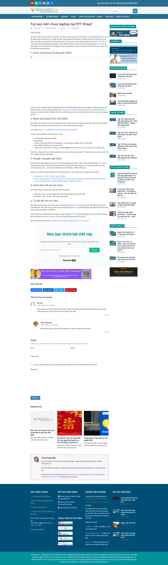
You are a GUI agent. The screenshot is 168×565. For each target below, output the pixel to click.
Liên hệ (63, 28)
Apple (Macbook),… (99, 110)
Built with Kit (69, 260)
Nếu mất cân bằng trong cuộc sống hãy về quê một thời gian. (43, 432)
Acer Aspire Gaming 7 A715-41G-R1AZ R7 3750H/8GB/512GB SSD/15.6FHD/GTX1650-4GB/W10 (70, 179)
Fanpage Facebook (37, 529)
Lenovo (85, 110)
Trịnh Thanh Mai (51, 28)
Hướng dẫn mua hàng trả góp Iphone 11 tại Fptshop (70, 221)
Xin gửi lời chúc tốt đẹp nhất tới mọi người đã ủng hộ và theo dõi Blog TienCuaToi (68, 440)
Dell (63, 110)
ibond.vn (88, 542)
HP (66, 110)
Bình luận (34, 369)
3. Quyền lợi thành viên (39, 507)
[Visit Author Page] (36, 460)
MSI (90, 110)
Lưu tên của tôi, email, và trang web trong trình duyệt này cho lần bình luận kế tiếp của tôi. (65, 365)
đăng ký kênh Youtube (90, 474)
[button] (36, 290)
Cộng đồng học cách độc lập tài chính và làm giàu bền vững (60, 555)
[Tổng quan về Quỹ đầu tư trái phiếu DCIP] (96, 423)
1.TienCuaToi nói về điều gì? (41, 496)
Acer (74, 110)
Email (73, 348)
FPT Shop (99, 41)
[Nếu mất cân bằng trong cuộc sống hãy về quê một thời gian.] (43, 419)
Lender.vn (88, 526)
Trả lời (107, 315)
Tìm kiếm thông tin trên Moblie (96, 499)
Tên (32, 348)
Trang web (34, 356)
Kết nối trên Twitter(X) (68, 508)
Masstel (79, 110)
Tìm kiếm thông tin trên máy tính (97, 502)
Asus (70, 110)
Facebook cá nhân (73, 474)
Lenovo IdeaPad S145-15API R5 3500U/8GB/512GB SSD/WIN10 (58, 181)
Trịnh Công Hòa (46, 323)
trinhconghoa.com (92, 533)
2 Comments (74, 28)
